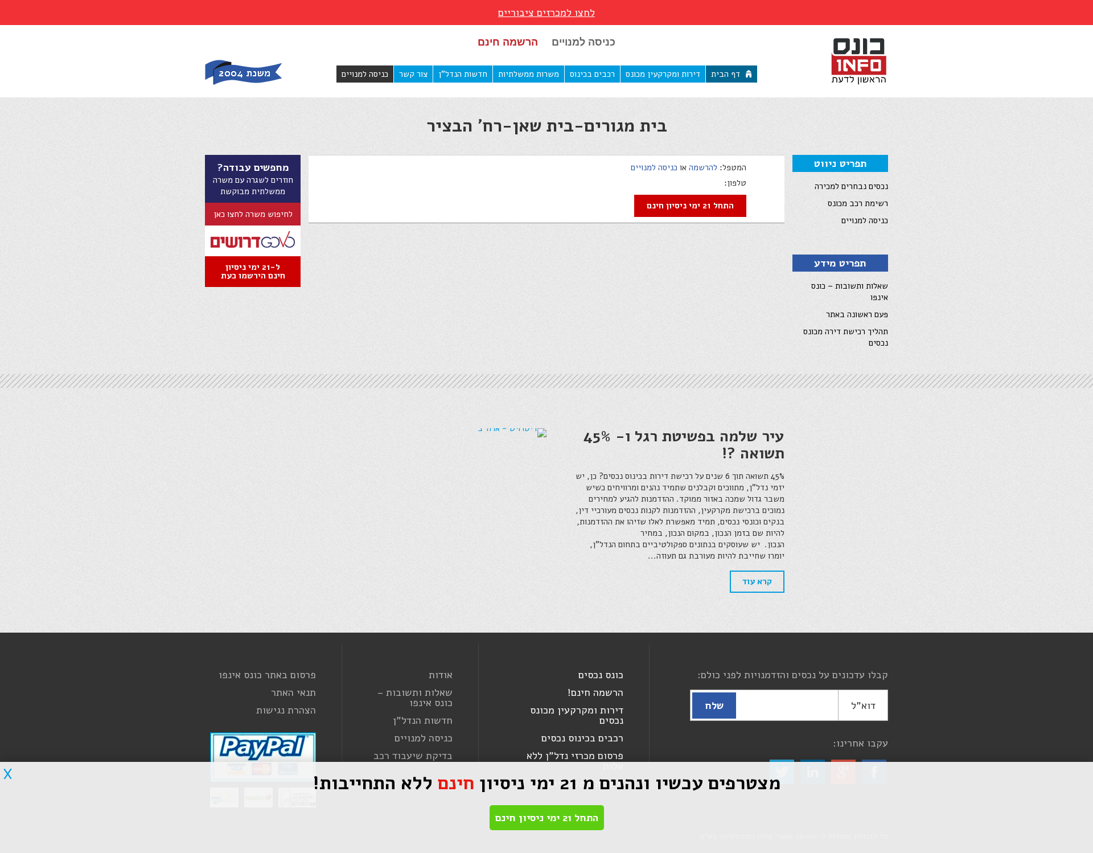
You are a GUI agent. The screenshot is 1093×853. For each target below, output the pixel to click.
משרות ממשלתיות (528, 74)
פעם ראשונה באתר (857, 314)
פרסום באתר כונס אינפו (267, 675)
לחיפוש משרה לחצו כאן (253, 214)
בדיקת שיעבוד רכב (413, 755)
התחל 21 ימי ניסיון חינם (690, 205)
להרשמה (703, 167)
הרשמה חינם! (595, 692)
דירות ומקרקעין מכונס (663, 74)
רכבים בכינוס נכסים (582, 738)
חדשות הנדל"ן (462, 74)
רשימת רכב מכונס (858, 203)
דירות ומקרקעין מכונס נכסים (576, 715)
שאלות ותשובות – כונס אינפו (415, 698)
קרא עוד (757, 581)
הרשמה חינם (508, 42)
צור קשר (413, 74)
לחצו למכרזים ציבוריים (546, 12)
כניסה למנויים (583, 42)
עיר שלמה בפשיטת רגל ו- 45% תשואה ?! (683, 445)
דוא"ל (863, 705)
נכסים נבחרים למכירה (851, 186)
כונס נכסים (600, 675)
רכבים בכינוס (592, 74)
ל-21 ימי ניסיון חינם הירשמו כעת (253, 271)
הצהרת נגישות (286, 710)
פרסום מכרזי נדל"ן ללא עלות (575, 761)
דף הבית (725, 74)
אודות (441, 675)
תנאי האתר (293, 692)
